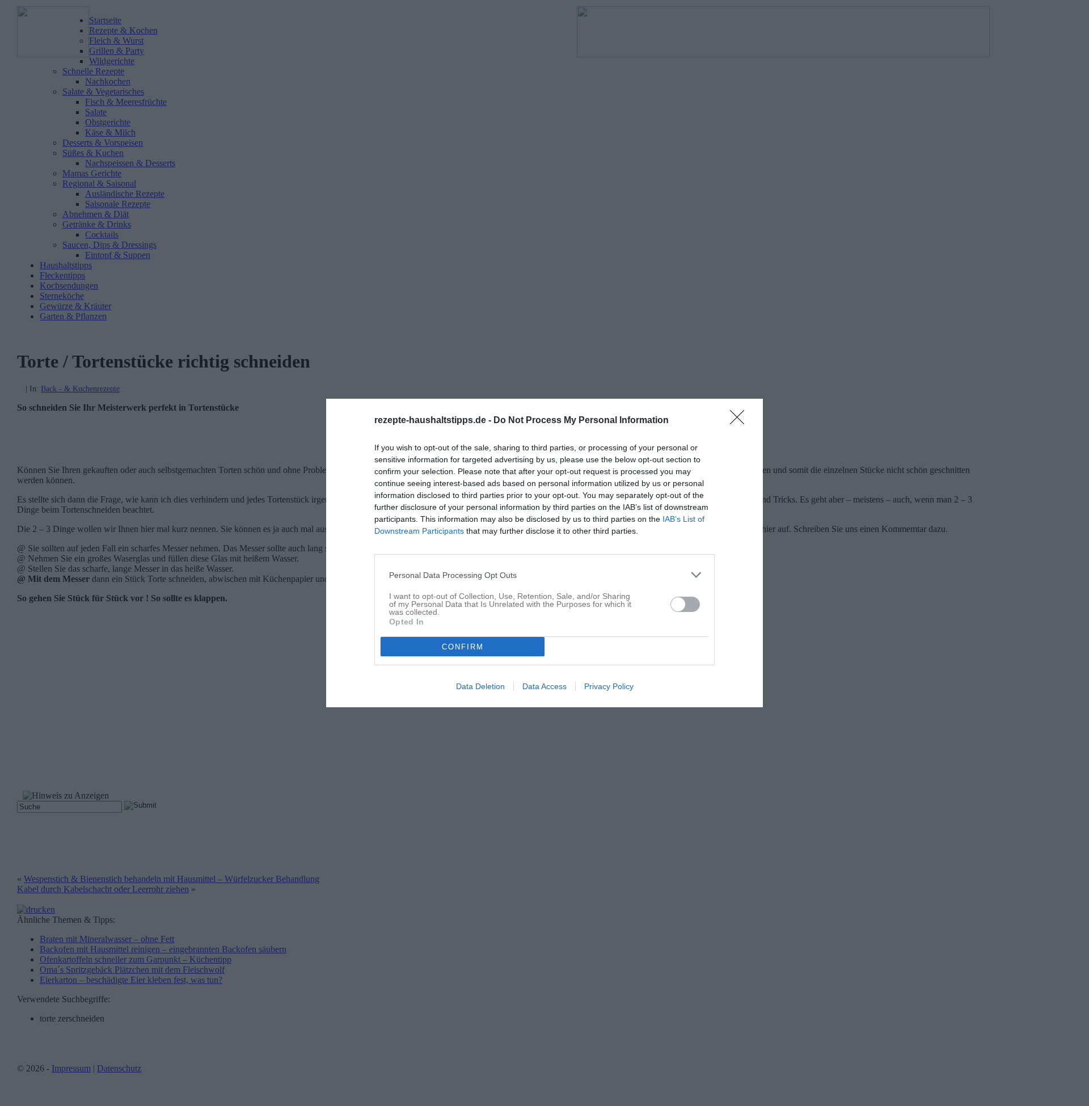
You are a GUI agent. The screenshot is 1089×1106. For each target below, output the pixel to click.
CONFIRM (463, 647)
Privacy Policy (609, 686)
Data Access (544, 686)
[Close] (741, 421)
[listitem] (544, 575)
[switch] (685, 604)
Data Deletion (480, 686)
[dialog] (544, 553)
